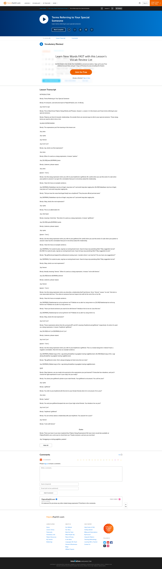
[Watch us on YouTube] (108, 542)
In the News (68, 539)
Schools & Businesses (71, 544)
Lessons (27, 3)
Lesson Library (43, 8)
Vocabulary (36, 3)
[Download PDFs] (86, 30)
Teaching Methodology (90, 539)
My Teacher (46, 3)
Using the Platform (89, 537)
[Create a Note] (80, 30)
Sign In (145, 3)
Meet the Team (69, 532)
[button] (140, 3)
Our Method (68, 527)
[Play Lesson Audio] (43, 19)
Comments (75, 38)
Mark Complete (58, 29)
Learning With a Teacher (90, 542)
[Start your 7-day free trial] (108, 528)
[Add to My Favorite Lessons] (75, 30)
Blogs (66, 546)
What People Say (70, 534)
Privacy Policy (100, 564)
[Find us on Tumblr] (104, 546)
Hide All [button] (45, 445)
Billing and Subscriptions (90, 532)
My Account (87, 534)
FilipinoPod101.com (91, 564)
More (54, 3)
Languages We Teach (71, 542)
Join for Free (81, 72)
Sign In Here (86, 78)
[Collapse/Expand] (81, 454)
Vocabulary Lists (50, 534)
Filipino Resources (51, 537)
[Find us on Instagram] (108, 546)
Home (48, 527)
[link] (102, 8)
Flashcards (49, 532)
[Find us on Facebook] (111, 542)
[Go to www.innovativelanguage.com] (81, 561)
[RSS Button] (41, 459)
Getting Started (88, 529)
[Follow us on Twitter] (104, 542)
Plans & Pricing (69, 537)
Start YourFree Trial (155, 3)
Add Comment (48, 493)
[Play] (41, 44)
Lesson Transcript (60, 38)
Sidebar (120, 8)
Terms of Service (98, 565)
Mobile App (49, 542)
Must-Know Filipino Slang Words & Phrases (58, 8)
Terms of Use (108, 564)
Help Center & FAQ (89, 527)
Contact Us (87, 544)
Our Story (68, 529)
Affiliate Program (69, 549)
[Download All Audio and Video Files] (92, 30)
